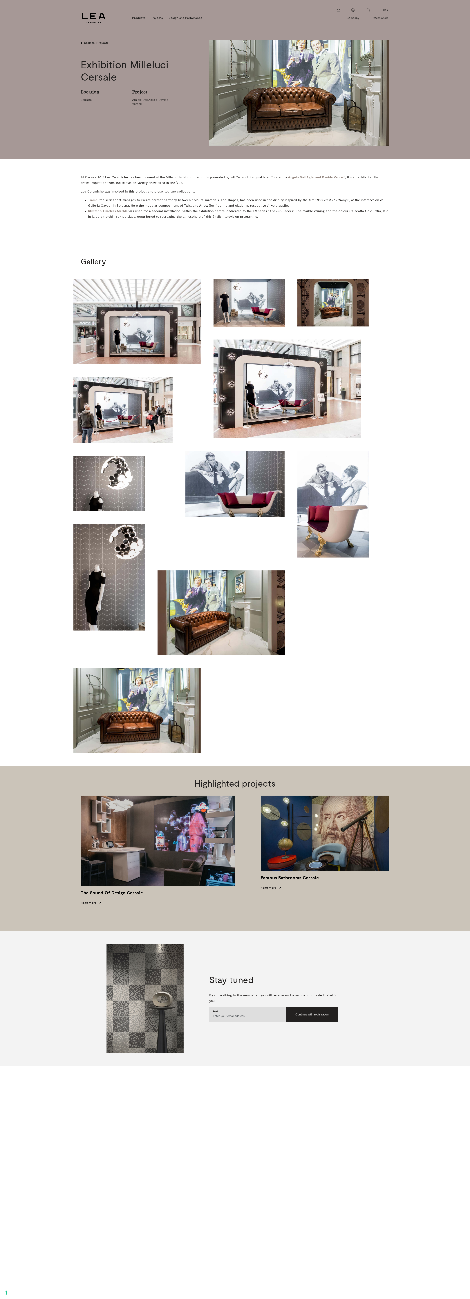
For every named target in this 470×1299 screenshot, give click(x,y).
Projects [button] (157, 18)
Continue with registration (312, 1014)
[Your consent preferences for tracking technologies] (6, 1292)
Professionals (379, 18)
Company (353, 18)
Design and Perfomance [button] (185, 18)
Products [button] (138, 18)
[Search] (368, 10)
